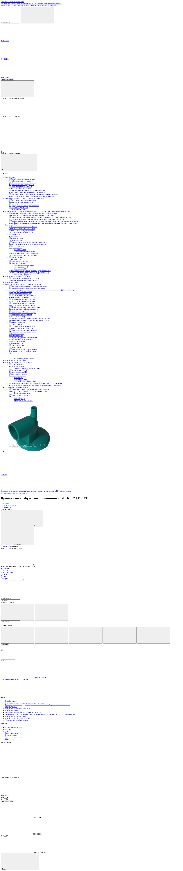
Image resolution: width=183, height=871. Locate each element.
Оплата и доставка (17, 5)
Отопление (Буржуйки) (22, 274)
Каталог (4, 5)
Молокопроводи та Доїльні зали (16, 387)
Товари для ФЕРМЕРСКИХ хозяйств (18, 362)
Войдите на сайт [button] (7, 546)
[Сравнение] (17, 88)
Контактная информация (45, 5)
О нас (9, 5)
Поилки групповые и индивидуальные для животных (24, 198)
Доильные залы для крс (22, 393)
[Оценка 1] (17, 635)
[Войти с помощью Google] (51, 612)
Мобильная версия (39, 677)
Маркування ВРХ (20, 269)
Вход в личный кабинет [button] (13, 727)
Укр (6, 173)
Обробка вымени (11, 177)
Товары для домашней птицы (15, 360)
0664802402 (5, 59)
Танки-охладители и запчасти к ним (27, 368)
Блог (56, 5)
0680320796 (5, 41)
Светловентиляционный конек (25, 381)
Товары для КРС (11, 225)
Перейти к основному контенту (12, 2)
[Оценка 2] (51, 635)
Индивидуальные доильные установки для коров (23, 284)
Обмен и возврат (30, 5)
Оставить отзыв (6, 507)
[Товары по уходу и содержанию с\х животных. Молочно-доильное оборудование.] (8, 659)
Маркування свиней (21, 267)
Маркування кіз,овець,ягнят (24, 265)
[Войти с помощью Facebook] (17, 612)
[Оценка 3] (85, 635)
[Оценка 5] (153, 635)
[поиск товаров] (37, 15)
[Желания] (91, 107)
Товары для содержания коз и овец (17, 276)
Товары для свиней (12, 282)
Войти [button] (3, 566)
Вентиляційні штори (21, 380)
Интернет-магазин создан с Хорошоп (14, 679)
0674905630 (5, 77)
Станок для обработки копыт (24, 252)
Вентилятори (18, 378)
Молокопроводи (19, 399)
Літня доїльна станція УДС (23, 401)
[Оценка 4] (119, 635)
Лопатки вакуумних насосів (24, 359)
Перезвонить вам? (7, 79)
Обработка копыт (20, 250)
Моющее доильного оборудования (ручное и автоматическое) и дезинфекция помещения (37, 211)
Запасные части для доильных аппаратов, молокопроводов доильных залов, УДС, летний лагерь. (40, 290)
